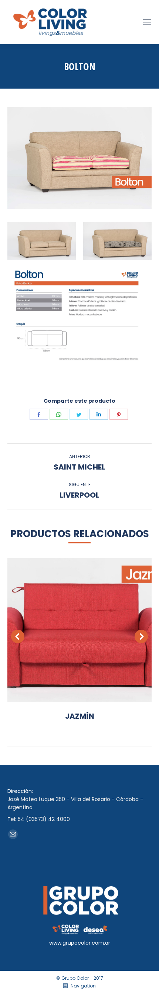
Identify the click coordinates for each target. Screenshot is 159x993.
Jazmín (79, 716)
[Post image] (79, 630)
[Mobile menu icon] (147, 22)
